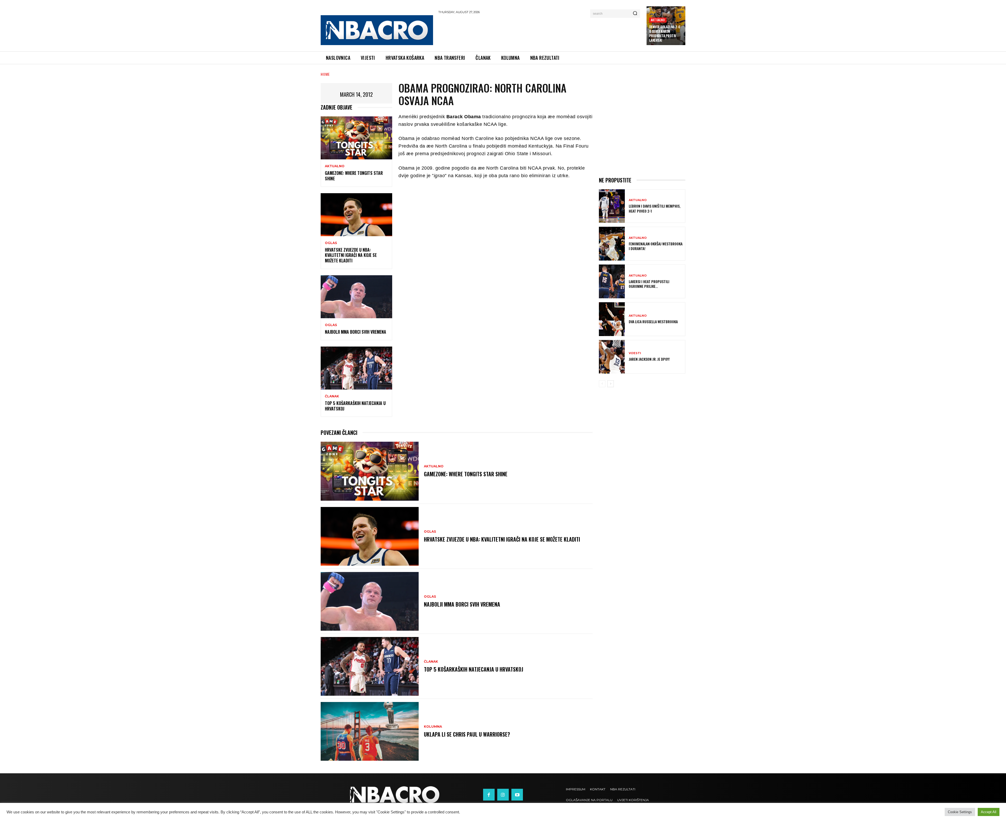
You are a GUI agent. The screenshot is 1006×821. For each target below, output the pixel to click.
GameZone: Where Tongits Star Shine (354, 176)
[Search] (635, 13)
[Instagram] (503, 794)
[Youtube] (517, 794)
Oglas (331, 243)
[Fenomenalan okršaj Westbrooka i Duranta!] (612, 244)
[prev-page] (602, 383)
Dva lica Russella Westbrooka (653, 321)
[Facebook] (489, 794)
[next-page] (610, 383)
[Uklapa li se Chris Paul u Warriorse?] (370, 731)
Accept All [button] (988, 812)
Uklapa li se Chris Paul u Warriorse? (467, 734)
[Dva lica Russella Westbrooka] (612, 319)
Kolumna (433, 726)
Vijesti (635, 353)
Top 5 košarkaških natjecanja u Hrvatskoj (355, 406)
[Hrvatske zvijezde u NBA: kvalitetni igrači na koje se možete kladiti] (356, 214)
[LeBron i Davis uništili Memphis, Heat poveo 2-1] (612, 206)
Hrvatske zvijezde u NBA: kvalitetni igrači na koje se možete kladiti (351, 255)
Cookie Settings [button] (960, 812)
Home (325, 74)
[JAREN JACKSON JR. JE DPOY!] (612, 357)
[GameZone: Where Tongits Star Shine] (356, 137)
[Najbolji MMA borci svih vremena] (356, 296)
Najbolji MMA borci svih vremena (355, 332)
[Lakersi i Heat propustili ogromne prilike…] (612, 281)
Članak (332, 396)
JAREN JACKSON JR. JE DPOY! (649, 359)
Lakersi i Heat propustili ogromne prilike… (649, 284)
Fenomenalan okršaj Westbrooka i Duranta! (655, 246)
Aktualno (658, 20)
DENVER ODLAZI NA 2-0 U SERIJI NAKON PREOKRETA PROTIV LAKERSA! (664, 33)
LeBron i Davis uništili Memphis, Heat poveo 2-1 (654, 208)
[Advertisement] (540, 32)
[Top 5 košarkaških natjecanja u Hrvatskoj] (356, 368)
